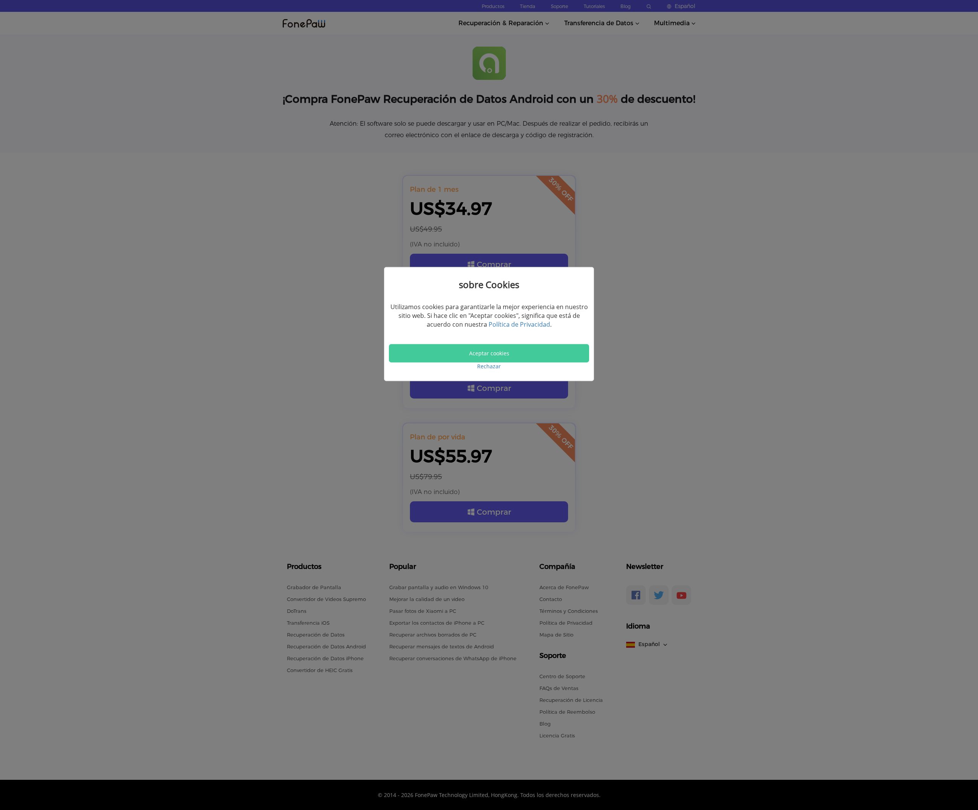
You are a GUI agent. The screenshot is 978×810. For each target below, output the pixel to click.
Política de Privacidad (519, 324)
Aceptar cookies (489, 352)
